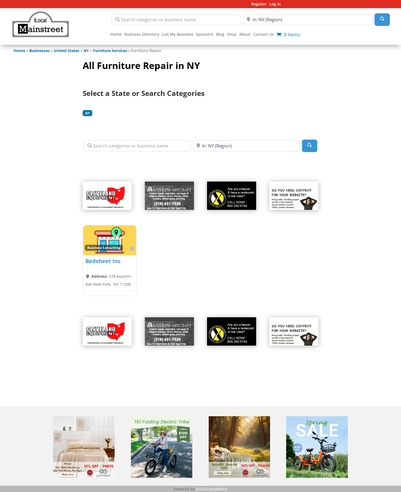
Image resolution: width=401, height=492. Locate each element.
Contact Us (263, 34)
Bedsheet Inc (103, 261)
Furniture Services (110, 50)
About (245, 34)
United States (66, 50)
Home (116, 34)
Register (259, 4)
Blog (220, 34)
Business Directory (141, 34)
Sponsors (204, 34)
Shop (232, 34)
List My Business (177, 34)
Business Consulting (103, 247)
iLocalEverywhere (212, 488)
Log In (275, 4)
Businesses (39, 50)
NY (86, 50)
